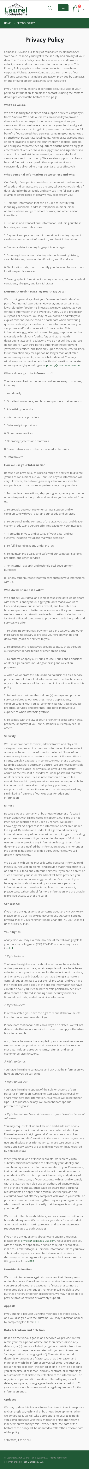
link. (11, 948)
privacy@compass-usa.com (63, 365)
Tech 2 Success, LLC (32, 1461)
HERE (31, 1261)
